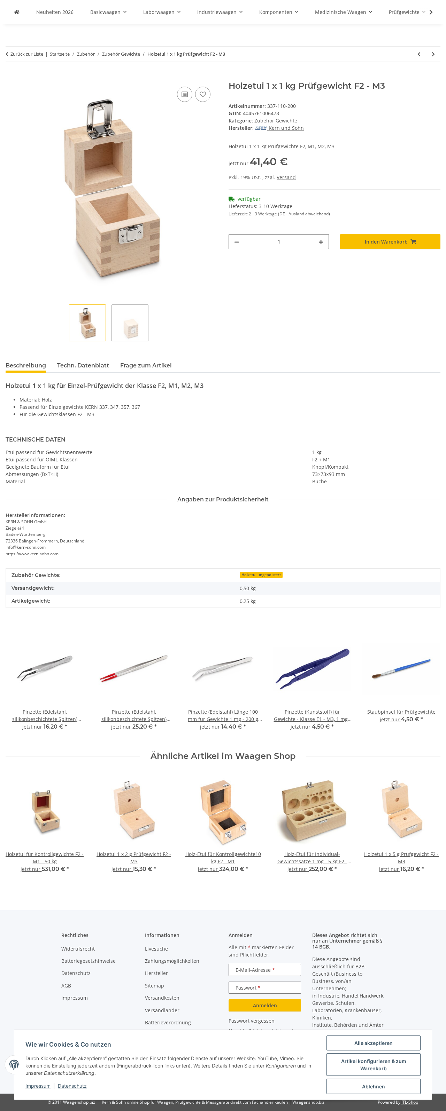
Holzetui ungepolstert (261, 574)
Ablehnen (373, 1086)
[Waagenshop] (17, 12)
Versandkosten (162, 997)
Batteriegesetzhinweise (88, 961)
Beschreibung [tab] (26, 365)
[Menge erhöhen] (321, 242)
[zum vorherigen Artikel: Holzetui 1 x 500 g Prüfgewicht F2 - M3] (419, 54)
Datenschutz (72, 1086)
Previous (17, 827)
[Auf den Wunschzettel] (202, 94)
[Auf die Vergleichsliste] (184, 94)
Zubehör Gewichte (275, 120)
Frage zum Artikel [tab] (146, 365)
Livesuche (156, 948)
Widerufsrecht (78, 948)
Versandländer (162, 1010)
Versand (286, 177)
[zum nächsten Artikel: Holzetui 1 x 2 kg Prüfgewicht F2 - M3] (433, 54)
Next (429, 827)
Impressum (38, 1086)
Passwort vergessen (252, 1020)
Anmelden (265, 1005)
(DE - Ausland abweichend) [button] (304, 214)
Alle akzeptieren (373, 1043)
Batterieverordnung (168, 1022)
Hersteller (156, 973)
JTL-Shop (409, 1102)
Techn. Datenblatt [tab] (83, 365)
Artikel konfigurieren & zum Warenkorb (373, 1064)
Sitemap (154, 985)
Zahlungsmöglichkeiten (172, 961)
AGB (66, 985)
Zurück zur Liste (26, 54)
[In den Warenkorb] (11, 77)
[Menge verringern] (236, 242)
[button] (426, 12)
